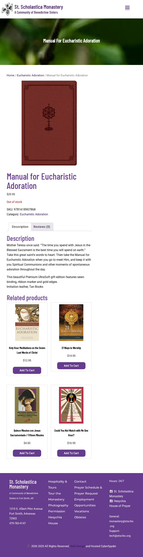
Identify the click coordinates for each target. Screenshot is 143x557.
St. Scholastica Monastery (39, 6)
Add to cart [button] (27, 370)
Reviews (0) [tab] (42, 227)
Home (10, 75)
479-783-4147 (17, 523)
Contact (80, 481)
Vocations (81, 511)
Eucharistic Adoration (30, 75)
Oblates (80, 517)
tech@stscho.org (120, 535)
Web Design (77, 546)
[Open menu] (127, 7)
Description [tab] (20, 227)
